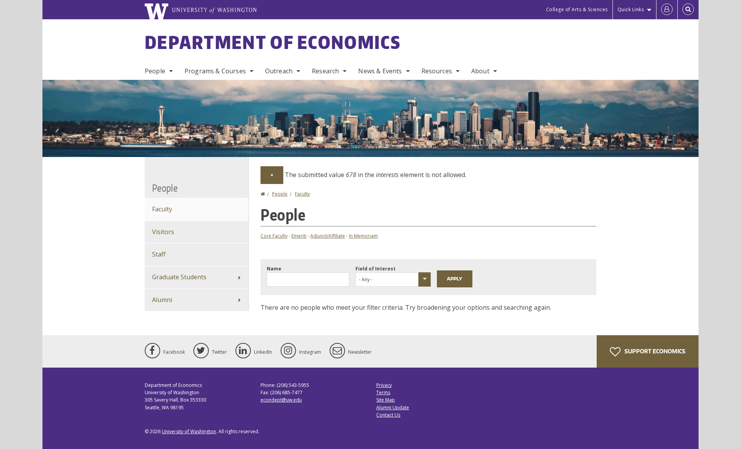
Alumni (162, 299)
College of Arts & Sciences (577, 9)
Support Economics (654, 351)
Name (274, 268)
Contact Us (388, 415)
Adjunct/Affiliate (327, 236)
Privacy (384, 385)
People (155, 71)
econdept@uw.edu (281, 400)
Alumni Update (392, 407)
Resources (436, 71)
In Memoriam (363, 236)
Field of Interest (375, 268)
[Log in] (666, 9)
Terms (383, 392)
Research (325, 71)
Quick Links (631, 9)
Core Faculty (274, 236)
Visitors (163, 232)
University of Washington (189, 431)
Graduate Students (179, 277)
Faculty (302, 194)
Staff (159, 254)
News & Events (380, 71)
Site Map (385, 400)
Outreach (279, 71)
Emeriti (298, 236)
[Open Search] (688, 9)
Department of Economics (273, 42)
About (480, 71)
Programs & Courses (215, 71)
